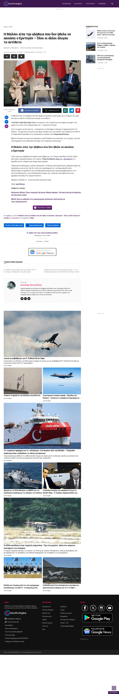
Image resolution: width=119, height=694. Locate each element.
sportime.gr (20, 184)
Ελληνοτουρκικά (47, 623)
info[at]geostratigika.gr (14, 619)
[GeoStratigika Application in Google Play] (97, 617)
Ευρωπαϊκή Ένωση (35, 225)
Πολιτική (45, 626)
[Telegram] (71, 110)
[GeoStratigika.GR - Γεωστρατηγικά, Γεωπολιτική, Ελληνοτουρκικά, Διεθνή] (13, 3)
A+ (7, 117)
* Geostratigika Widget (67, 626)
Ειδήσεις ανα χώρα (66, 613)
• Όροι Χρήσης (8, 625)
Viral (43, 629)
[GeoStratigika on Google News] (97, 631)
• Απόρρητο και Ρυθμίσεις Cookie (14, 641)
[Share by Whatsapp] (65, 110)
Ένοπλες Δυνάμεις (47, 610)
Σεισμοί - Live (64, 623)
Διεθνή (10, 26)
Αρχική (6, 26)
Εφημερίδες (64, 616)
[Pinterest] (77, 110)
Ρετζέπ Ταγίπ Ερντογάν (13, 225)
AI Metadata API (84, 639)
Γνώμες (62, 610)
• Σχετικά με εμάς (9, 635)
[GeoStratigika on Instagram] (101, 608)
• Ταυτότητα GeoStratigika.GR (13, 631)
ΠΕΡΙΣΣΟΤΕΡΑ (90, 3)
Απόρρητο (114, 692)
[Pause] (14, 56)
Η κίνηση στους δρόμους (67, 619)
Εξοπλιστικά (46, 613)
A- (6, 122)
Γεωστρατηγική (47, 616)
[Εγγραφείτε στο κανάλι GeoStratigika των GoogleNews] (42, 252)
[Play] (7, 56)
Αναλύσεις (63, 606)
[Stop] (21, 56)
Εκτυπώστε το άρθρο (44, 207)
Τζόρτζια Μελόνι (53, 225)
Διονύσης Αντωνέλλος (31, 285)
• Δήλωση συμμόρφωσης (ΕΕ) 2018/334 (16, 638)
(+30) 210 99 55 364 (13, 622)
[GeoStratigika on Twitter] (93, 608)
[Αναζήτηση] (113, 3)
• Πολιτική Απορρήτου (11, 628)
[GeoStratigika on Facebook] (84, 608)
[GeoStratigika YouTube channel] (109, 608)
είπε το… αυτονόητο (64, 159)
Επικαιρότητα (46, 606)
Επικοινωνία (102, 3)
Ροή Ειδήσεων (66, 3)
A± (7, 126)
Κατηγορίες (78, 3)
